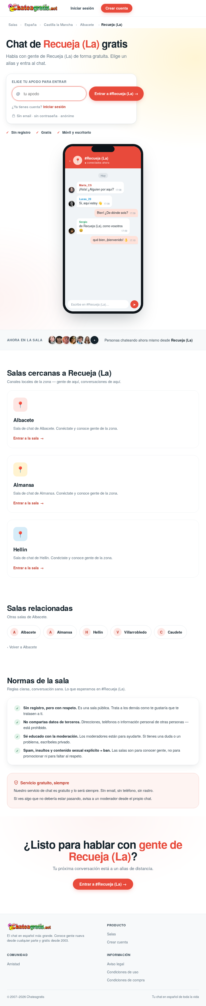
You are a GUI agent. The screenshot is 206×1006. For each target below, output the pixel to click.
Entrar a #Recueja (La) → (116, 93)
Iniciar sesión (82, 8)
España (31, 24)
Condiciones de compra (126, 979)
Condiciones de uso (122, 971)
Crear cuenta (117, 8)
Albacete (87, 24)
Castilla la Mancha (58, 24)
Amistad (13, 963)
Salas (13, 24)
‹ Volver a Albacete (22, 646)
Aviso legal (115, 963)
